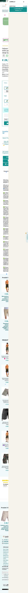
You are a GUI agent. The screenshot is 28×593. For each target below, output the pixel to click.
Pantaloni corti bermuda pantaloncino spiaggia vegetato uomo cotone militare (7, 327)
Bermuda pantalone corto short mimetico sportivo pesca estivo (7, 379)
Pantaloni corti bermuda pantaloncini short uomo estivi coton (7, 445)
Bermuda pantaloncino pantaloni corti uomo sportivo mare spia (7, 401)
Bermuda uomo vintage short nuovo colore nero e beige (7, 423)
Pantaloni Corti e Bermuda (7, 10)
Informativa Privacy (7, 563)
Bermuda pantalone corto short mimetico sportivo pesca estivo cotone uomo (7, 299)
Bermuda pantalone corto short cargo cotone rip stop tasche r (7, 467)
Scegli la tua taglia (7, 565)
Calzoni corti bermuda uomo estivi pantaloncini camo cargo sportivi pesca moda (7, 528)
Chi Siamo (5, 554)
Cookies (5, 561)
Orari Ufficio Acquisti (7, 560)
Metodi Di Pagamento (7, 555)
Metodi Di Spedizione (7, 550)
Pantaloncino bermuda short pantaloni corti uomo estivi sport (7, 357)
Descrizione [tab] (7, 171)
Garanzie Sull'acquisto (7, 552)
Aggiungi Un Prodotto (19, 9)
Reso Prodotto (6, 549)
